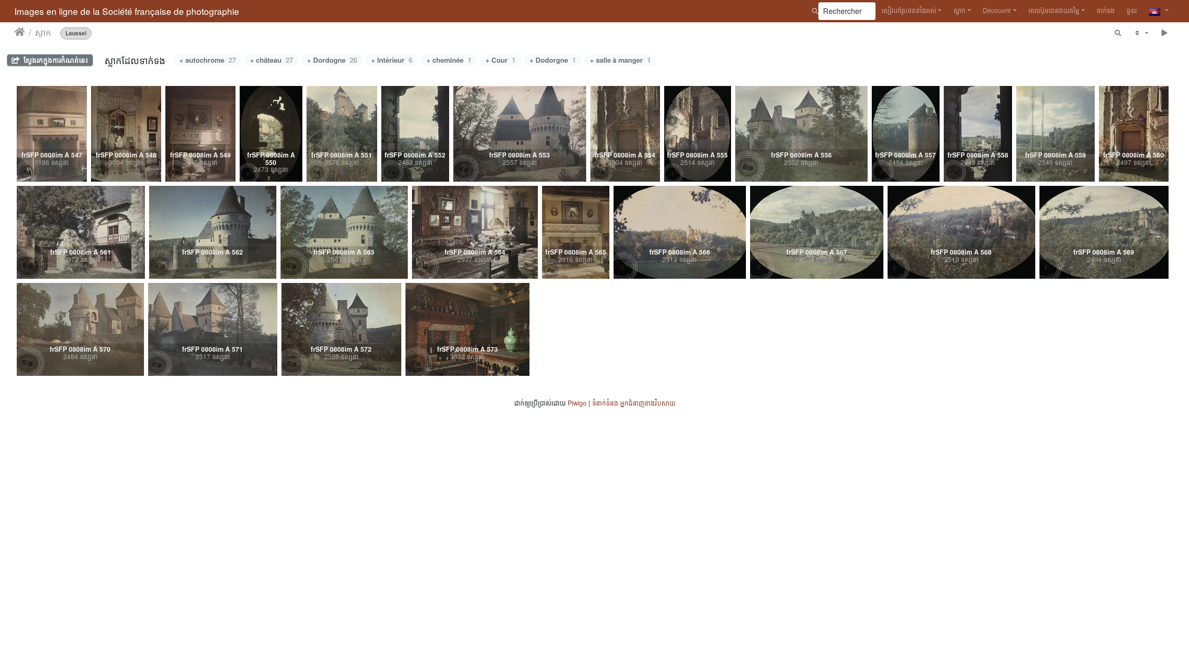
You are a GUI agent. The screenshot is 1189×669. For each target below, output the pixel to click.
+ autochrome (207, 60)
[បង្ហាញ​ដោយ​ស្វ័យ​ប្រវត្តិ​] (1165, 33)
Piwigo (577, 402)
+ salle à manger (620, 60)
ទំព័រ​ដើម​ (19, 32)
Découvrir (997, 10)
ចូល (1132, 10)
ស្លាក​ (43, 32)
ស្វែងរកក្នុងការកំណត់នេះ (55, 60)
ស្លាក (960, 10)
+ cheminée (448, 60)
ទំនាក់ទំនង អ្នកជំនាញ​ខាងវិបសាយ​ (633, 402)
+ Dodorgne (552, 60)
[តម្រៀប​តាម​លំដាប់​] (1141, 33)
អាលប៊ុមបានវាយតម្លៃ (1053, 10)
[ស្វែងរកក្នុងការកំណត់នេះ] (1118, 33)
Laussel (75, 33)
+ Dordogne (332, 60)
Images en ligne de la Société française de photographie (126, 11)
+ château (271, 60)
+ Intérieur (391, 60)
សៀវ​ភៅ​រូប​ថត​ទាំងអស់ (909, 10)
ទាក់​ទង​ (1106, 10)
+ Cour (500, 60)
